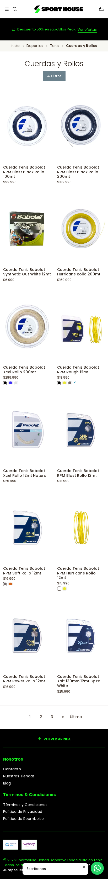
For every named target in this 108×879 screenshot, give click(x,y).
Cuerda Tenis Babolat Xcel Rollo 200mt (24, 370)
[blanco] (59, 589)
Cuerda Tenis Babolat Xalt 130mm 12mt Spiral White (79, 681)
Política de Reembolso (23, 818)
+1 (75, 383)
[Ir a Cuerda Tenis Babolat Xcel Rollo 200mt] (27, 326)
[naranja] (10, 584)
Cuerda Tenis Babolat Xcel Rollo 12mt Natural (25, 473)
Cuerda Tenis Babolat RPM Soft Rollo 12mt (24, 571)
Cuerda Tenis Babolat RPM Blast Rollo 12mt (78, 473)
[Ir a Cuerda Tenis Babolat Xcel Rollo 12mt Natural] (27, 430)
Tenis (54, 46)
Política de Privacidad (22, 811)
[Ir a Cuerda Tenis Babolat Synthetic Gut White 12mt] (27, 229)
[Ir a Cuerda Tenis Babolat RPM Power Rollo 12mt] (27, 636)
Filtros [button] (55, 76)
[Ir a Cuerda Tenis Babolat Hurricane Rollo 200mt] (81, 229)
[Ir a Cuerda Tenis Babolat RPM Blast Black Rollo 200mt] (81, 126)
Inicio (15, 46)
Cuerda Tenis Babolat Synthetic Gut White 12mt (27, 272)
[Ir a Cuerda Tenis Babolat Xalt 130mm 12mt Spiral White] (81, 636)
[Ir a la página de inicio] (58, 9)
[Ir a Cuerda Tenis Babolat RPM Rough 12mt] (81, 326)
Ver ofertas (87, 29)
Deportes (34, 46)
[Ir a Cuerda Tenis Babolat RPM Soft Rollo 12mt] (27, 527)
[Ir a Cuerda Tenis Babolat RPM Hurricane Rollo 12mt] (81, 527)
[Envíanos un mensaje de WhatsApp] (97, 868)
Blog (7, 783)
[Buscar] (14, 9)
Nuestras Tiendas (19, 776)
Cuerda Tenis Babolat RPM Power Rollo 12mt (24, 679)
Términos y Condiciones (25, 804)
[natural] (16, 383)
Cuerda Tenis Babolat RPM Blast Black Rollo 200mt (78, 172)
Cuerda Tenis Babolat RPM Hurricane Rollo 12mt (78, 573)
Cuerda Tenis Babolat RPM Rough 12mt (78, 370)
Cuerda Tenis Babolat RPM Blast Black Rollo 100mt (24, 172)
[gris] (70, 383)
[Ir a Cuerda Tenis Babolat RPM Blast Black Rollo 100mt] (27, 126)
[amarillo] (64, 383)
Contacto (12, 769)
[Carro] (101, 9)
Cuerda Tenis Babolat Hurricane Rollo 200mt (78, 272)
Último (76, 716)
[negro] (5, 383)
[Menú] (6, 9)
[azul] (10, 383)
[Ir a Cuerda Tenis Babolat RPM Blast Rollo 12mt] (81, 430)
